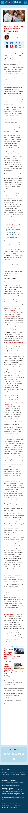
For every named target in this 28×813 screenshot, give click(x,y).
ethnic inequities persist (13, 458)
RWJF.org (7, 641)
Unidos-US (14, 147)
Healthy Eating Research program (13, 369)
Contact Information (7, 803)
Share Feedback (17, 803)
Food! (5, 24)
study (18, 389)
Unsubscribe (14, 805)
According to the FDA (12, 224)
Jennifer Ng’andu (9, 614)
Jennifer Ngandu (16, 37)
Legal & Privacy (5, 805)
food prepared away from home (12, 310)
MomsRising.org (13, 2)
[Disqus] (14, 724)
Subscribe (20, 805)
